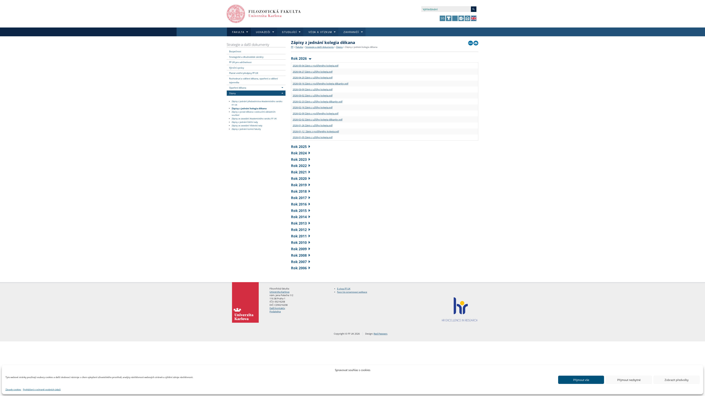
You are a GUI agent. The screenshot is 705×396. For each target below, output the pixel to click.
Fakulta (299, 47)
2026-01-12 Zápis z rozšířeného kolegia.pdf (316, 131)
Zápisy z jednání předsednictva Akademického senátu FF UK (257, 103)
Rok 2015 (299, 210)
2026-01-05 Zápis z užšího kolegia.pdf (312, 137)
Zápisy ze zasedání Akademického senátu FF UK (254, 118)
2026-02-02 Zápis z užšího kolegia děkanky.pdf (317, 119)
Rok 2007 (299, 261)
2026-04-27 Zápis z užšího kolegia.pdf (312, 71)
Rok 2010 (299, 242)
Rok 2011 (299, 236)
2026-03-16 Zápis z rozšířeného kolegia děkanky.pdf (320, 83)
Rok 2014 (299, 216)
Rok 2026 (299, 58)
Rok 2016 (299, 204)
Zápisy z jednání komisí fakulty (246, 129)
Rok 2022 (299, 165)
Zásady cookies (13, 389)
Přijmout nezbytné (629, 380)
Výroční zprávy (236, 67)
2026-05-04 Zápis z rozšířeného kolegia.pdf (315, 65)
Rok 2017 (299, 197)
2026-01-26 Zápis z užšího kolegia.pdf (312, 125)
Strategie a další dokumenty (248, 44)
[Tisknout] (475, 42)
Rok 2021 (299, 172)
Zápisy (232, 93)
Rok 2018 (299, 191)
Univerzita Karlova (279, 292)
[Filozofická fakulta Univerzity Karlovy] (264, 13)
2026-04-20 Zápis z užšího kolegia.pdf (312, 77)
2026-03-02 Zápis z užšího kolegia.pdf (312, 95)
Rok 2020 (299, 178)
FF (292, 47)
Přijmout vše (581, 380)
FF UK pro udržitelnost (240, 62)
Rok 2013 (299, 223)
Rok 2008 (299, 255)
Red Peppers (380, 333)
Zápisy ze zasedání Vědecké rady (247, 125)
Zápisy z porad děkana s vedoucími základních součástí (254, 114)
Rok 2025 (299, 146)
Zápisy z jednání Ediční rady (245, 122)
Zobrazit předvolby (677, 380)
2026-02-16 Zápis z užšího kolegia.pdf (312, 107)
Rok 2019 (299, 184)
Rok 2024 (299, 153)
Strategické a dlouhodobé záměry (246, 56)
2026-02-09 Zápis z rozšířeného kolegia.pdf (315, 113)
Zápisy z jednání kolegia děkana (249, 108)
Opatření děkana (237, 87)
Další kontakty (277, 308)
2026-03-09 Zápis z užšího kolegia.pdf (312, 89)
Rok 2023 (299, 159)
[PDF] (470, 42)
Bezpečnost (235, 51)
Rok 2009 (299, 248)
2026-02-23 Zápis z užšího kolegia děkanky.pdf (317, 101)
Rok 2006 (299, 267)
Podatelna (275, 311)
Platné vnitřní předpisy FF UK (243, 73)
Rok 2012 (299, 229)
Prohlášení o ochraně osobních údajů (42, 389)
